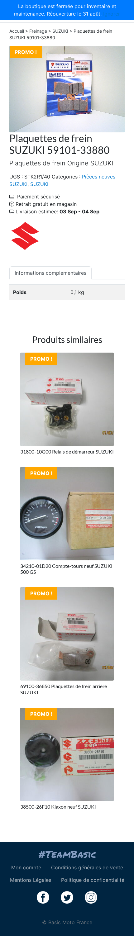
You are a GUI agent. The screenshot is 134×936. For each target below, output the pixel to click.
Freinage (38, 31)
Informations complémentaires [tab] (50, 273)
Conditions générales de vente (87, 867)
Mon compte (26, 867)
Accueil (16, 31)
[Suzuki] (25, 235)
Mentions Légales (30, 880)
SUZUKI (60, 31)
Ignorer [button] (111, 14)
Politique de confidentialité (92, 880)
